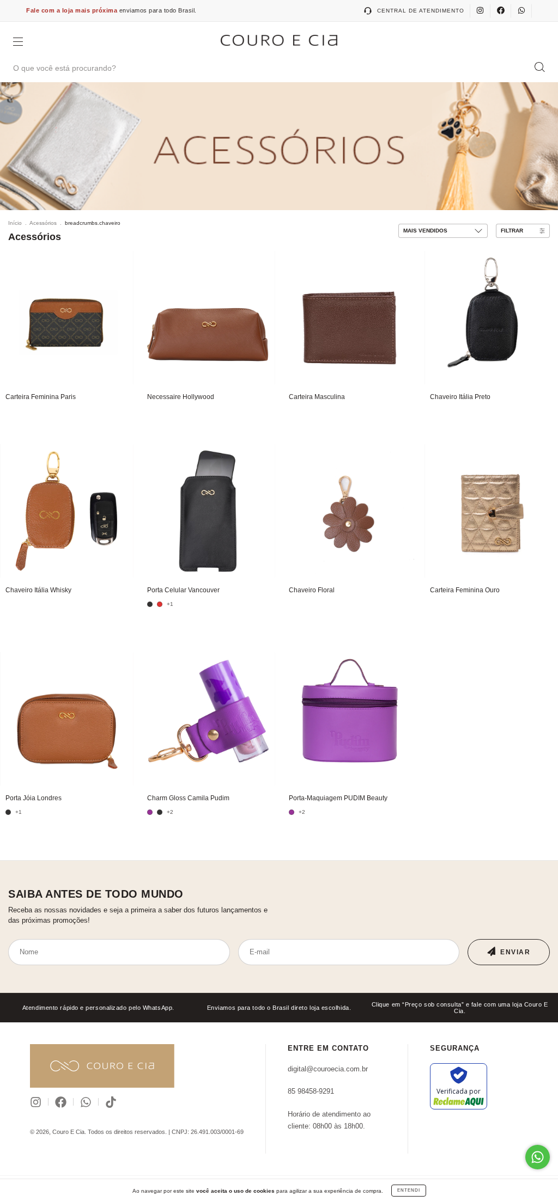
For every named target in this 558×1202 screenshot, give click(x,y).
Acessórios (43, 223)
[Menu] (18, 42)
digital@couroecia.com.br (328, 1069)
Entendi (408, 1190)
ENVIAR (515, 952)
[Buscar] (539, 67)
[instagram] (480, 11)
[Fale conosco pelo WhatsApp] (537, 1157)
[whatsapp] (521, 11)
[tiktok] (111, 1102)
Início (15, 223)
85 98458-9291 (311, 1091)
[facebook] (501, 11)
